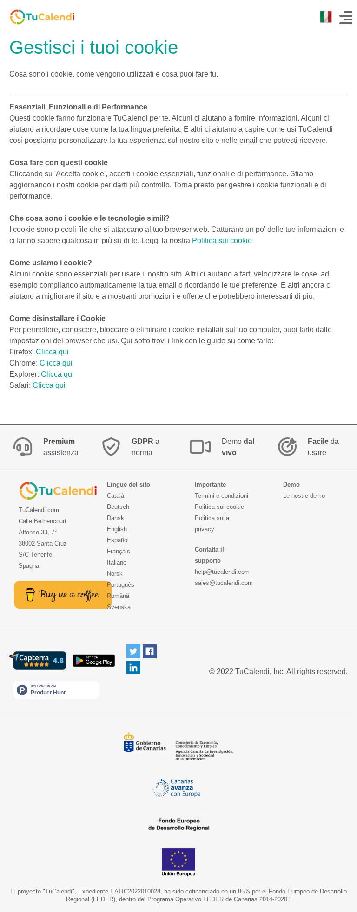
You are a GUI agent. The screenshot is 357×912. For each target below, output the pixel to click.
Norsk (115, 573)
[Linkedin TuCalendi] (133, 667)
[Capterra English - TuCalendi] (37, 660)
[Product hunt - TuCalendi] (56, 690)
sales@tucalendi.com (224, 582)
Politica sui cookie (222, 240)
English (117, 529)
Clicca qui (52, 352)
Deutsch (118, 506)
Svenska (119, 607)
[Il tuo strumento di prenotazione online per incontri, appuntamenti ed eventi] (37, 17)
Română (118, 595)
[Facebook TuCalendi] (150, 651)
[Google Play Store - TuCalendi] (94, 660)
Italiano (116, 562)
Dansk (115, 517)
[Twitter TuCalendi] (133, 651)
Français (118, 551)
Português (120, 584)
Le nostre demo (304, 495)
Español (118, 540)
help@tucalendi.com (222, 571)
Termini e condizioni (221, 495)
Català (115, 495)
